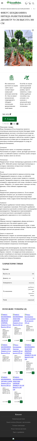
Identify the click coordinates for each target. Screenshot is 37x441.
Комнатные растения (18, 419)
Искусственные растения (18, 429)
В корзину (10, 119)
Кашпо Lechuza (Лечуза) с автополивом (18, 422)
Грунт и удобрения (18, 432)
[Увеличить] (18, 48)
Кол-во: (6, 123)
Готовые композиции (18, 425)
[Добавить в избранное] (33, 30)
